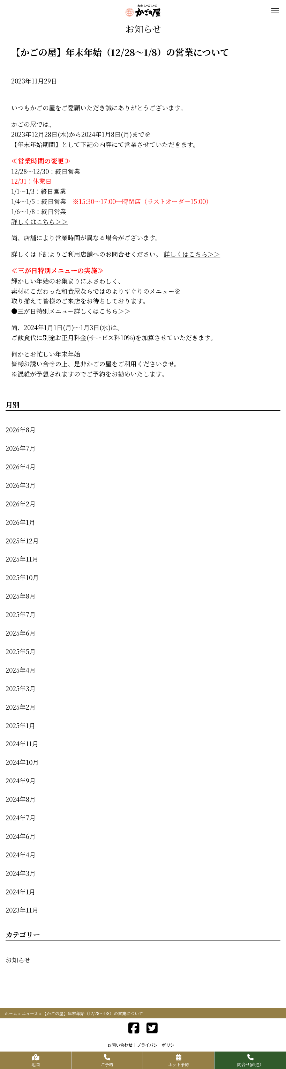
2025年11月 (22, 558)
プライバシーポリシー (158, 1045)
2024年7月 (21, 817)
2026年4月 (21, 466)
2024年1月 (20, 891)
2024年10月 (22, 762)
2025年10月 (22, 577)
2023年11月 (22, 909)
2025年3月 (21, 688)
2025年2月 (21, 706)
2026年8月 (21, 429)
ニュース (30, 1013)
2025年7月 (21, 614)
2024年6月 (21, 836)
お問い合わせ (120, 1045)
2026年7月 (21, 448)
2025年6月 (21, 632)
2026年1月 (20, 522)
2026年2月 (21, 503)
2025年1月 (20, 725)
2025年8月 (21, 595)
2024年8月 (21, 799)
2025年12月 (22, 540)
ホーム (11, 1013)
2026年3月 (21, 485)
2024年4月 (21, 854)
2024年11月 (22, 743)
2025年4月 (21, 669)
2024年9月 (21, 780)
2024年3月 (21, 873)
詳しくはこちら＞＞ (39, 221)
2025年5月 (21, 651)
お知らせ (18, 959)
